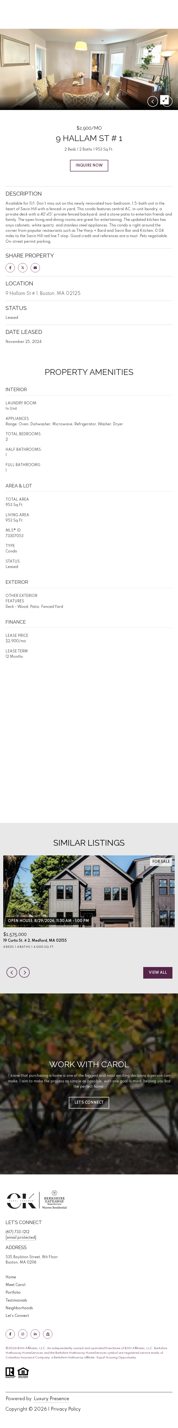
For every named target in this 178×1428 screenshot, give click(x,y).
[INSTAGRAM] (22, 1334)
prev (11, 972)
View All (158, 973)
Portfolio (13, 1293)
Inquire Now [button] (89, 166)
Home (11, 1277)
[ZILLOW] (47, 1334)
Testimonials (16, 1300)
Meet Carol (15, 1285)
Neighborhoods (19, 1308)
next (24, 972)
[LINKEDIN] (35, 1334)
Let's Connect (17, 1316)
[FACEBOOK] (10, 1334)
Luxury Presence (51, 1399)
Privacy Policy (66, 1409)
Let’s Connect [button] (89, 1103)
